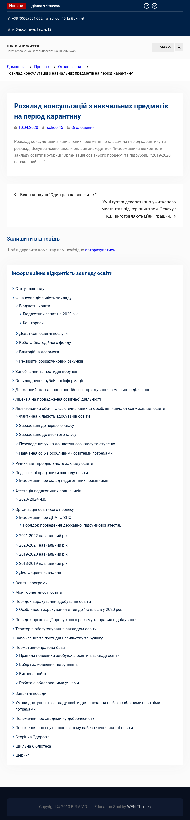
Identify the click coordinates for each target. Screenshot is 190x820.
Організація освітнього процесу (44, 509)
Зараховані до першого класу (46, 425)
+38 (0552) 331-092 (27, 18)
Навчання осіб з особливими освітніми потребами (66, 453)
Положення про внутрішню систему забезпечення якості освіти (74, 727)
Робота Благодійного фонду (45, 342)
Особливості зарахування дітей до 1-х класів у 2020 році (71, 609)
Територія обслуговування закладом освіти (56, 629)
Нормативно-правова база (40, 647)
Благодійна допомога (39, 352)
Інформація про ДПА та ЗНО (45, 517)
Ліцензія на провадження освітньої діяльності (58, 399)
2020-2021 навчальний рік (43, 545)
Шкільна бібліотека (33, 746)
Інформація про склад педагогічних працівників (63, 480)
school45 (55, 127)
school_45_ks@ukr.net (67, 18)
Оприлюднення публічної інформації (49, 380)
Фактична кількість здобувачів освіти (54, 416)
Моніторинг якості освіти (38, 592)
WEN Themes (139, 806)
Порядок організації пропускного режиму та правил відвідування (76, 619)
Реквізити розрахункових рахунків (51, 361)
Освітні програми (31, 583)
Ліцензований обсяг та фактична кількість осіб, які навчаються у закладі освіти (90, 408)
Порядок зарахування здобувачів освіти (53, 601)
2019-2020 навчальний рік (43, 554)
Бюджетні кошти (34, 306)
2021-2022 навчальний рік (43, 535)
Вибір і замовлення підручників (48, 664)
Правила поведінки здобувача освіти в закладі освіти (69, 655)
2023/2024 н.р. (32, 499)
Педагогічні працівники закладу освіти (51, 472)
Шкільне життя (23, 46)
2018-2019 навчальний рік (43, 563)
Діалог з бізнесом (46, 6)
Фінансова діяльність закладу (43, 298)
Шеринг (22, 755)
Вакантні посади (30, 693)
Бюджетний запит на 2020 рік (50, 314)
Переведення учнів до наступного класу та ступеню (67, 444)
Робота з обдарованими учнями (49, 683)
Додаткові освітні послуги (43, 333)
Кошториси (33, 323)
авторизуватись (100, 250)
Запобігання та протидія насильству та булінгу (59, 638)
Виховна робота (34, 673)
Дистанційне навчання (40, 572)
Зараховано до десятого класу (47, 434)
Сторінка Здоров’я (32, 737)
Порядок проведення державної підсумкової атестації (73, 525)
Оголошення (83, 127)
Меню (165, 47)
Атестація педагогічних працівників (48, 491)
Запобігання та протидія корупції (46, 371)
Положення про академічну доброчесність (55, 718)
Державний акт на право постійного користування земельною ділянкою (82, 389)
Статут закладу (29, 288)
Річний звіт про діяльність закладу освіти (54, 463)
